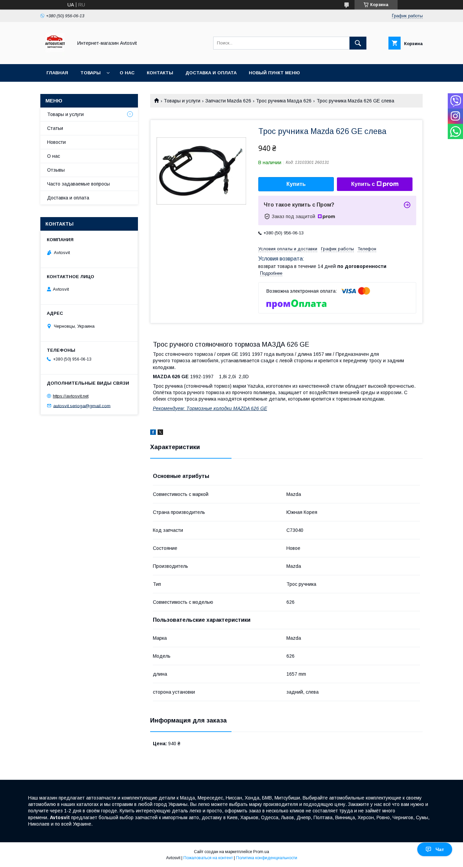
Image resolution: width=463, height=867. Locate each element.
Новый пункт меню (274, 72)
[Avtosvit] (54, 55)
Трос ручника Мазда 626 (283, 100)
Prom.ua (261, 851)
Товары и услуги (182, 100)
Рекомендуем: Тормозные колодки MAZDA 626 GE (210, 408)
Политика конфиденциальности (266, 857)
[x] (160, 433)
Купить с (363, 184)
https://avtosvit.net (70, 396)
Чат (440, 849)
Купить (296, 184)
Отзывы (56, 170)
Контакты (160, 72)
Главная (57, 72)
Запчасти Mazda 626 (228, 100)
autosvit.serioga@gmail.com (81, 405)
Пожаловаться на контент (208, 857)
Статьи (55, 128)
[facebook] (153, 433)
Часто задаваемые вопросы (78, 184)
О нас (127, 72)
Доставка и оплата (211, 72)
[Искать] (357, 43)
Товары (90, 72)
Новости (56, 142)
